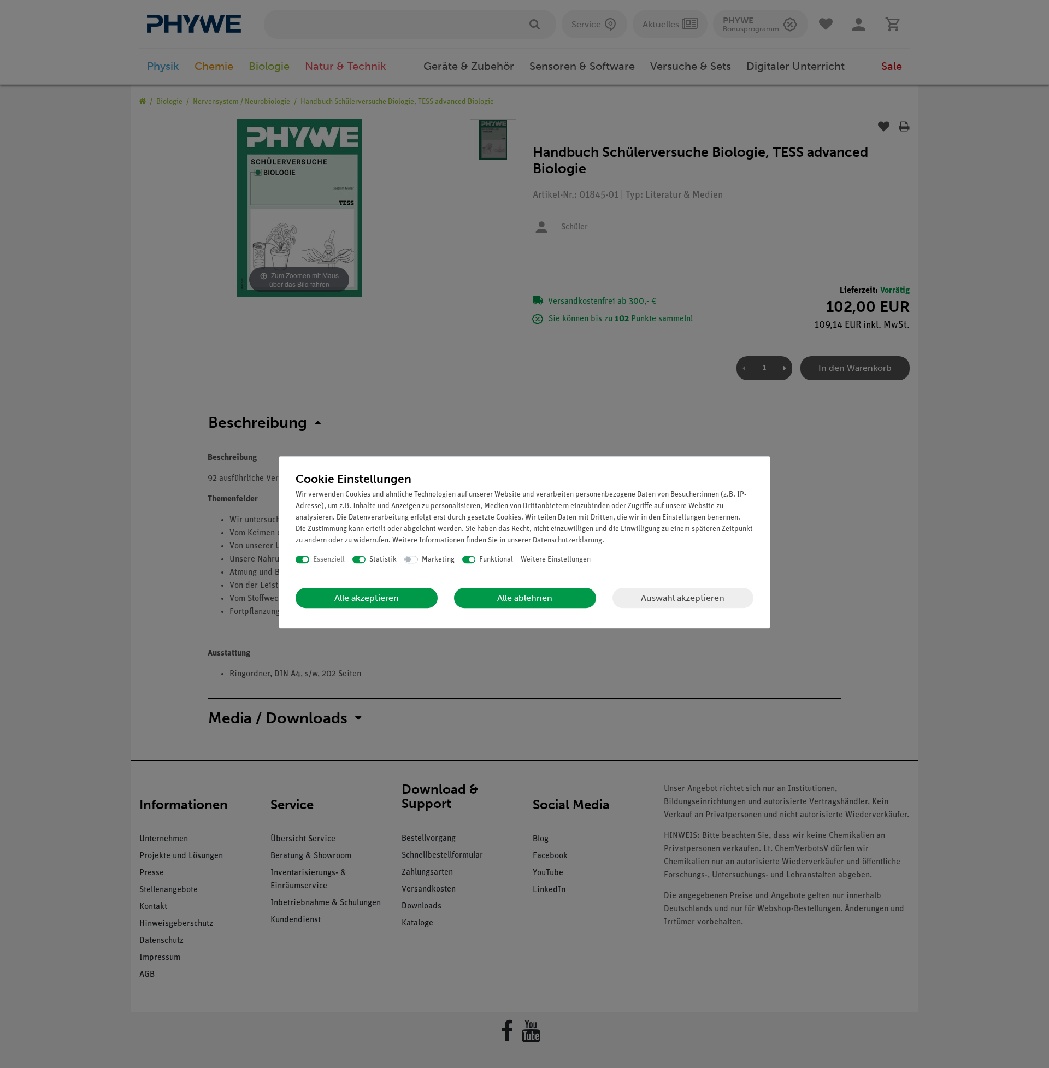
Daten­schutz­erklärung (567, 540)
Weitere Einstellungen (556, 560)
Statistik (383, 560)
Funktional (496, 560)
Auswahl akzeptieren (682, 598)
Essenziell (329, 560)
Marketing (438, 560)
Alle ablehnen (524, 598)
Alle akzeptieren (366, 598)
